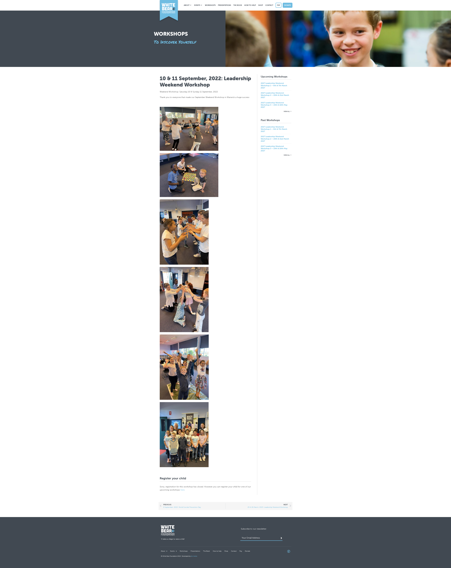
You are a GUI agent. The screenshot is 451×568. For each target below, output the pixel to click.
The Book (206, 551)
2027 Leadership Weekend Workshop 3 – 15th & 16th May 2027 (274, 104)
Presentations (195, 551)
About (163, 551)
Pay (240, 551)
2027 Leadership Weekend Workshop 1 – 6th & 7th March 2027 (274, 85)
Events (172, 551)
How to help (217, 551)
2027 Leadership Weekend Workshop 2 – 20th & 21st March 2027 (275, 95)
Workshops (184, 551)
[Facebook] (288, 551)
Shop (226, 551)
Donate (247, 551)
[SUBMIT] (281, 538)
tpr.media (194, 556)
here (183, 490)
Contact (234, 551)
